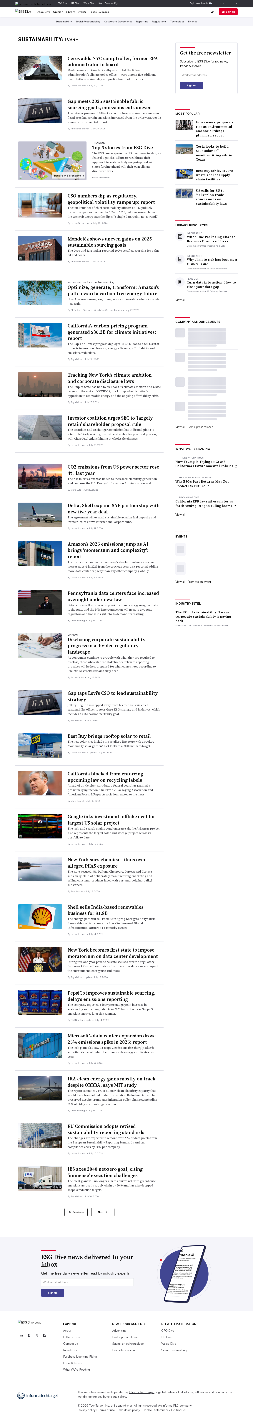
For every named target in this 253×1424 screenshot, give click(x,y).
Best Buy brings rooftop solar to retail (109, 736)
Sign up (230, 11)
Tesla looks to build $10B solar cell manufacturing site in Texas (214, 153)
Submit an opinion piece (128, 1343)
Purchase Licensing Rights (80, 1356)
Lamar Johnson (79, 85)
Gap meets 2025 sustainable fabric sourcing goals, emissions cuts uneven (110, 104)
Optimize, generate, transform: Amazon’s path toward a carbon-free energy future (113, 290)
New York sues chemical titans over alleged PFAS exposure (107, 862)
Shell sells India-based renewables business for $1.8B (106, 910)
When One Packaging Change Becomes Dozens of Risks (211, 239)
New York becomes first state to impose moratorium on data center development (113, 953)
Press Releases (99, 11)
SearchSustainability (108, 3)
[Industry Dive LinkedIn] (21, 1335)
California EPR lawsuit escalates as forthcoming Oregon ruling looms (204, 503)
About (67, 1330)
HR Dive (75, 3)
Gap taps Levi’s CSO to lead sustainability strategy (113, 696)
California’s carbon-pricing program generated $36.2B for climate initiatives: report (112, 332)
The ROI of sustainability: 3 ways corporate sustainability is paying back (203, 616)
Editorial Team (72, 1337)
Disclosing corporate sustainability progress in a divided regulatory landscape (107, 645)
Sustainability (64, 21)
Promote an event (199, 582)
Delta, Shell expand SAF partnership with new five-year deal (114, 508)
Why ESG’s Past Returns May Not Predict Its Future (202, 483)
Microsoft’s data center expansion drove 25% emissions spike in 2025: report (112, 1038)
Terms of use (106, 1410)
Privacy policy (87, 1410)
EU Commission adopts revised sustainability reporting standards (106, 1129)
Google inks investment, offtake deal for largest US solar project (111, 819)
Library (70, 11)
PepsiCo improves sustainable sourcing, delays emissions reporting (111, 996)
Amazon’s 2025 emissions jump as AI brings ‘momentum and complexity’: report (108, 550)
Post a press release (200, 427)
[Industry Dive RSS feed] (44, 1335)
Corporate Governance (118, 21)
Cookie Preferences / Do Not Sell (164, 1410)
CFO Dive (62, 3)
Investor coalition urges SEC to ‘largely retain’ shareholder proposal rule (110, 421)
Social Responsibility (88, 21)
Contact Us (70, 1343)
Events (82, 11)
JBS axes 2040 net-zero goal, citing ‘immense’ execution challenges (105, 1172)
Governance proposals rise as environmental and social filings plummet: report (214, 128)
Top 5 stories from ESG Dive (122, 147)
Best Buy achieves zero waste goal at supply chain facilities (214, 175)
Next (101, 1212)
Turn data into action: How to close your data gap (211, 284)
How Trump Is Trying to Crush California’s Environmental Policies (204, 463)
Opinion (58, 11)
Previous (78, 1212)
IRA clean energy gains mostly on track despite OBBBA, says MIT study (111, 1081)
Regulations (159, 21)
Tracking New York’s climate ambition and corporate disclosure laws (110, 378)
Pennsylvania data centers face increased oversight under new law (113, 596)
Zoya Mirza (77, 359)
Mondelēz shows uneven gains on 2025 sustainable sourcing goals (110, 241)
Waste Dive (89, 3)
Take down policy (128, 1410)
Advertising (119, 1330)
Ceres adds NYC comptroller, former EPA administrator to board (113, 61)
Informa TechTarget (141, 1392)
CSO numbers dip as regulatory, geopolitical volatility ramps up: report (111, 198)
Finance (192, 21)
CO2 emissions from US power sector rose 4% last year (113, 470)
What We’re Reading (76, 1369)
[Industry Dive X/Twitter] (37, 1335)
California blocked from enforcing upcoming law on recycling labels (105, 776)
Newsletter (70, 1350)
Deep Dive (43, 11)
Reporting (142, 21)
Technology (177, 21)
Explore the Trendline (69, 175)
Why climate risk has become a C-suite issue (212, 261)
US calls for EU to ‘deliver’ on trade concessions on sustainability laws (211, 197)
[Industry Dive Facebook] (29, 1335)
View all (180, 300)
